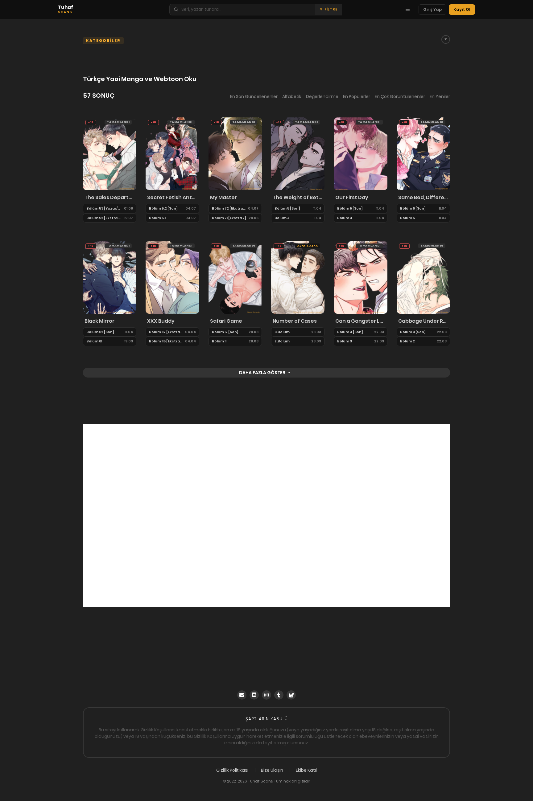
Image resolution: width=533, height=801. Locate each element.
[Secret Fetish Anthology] (172, 153)
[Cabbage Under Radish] (423, 277)
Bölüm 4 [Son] (350, 331)
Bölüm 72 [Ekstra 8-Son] (229, 208)
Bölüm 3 (344, 341)
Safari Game (226, 321)
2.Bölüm (282, 341)
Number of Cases (295, 321)
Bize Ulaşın (272, 770)
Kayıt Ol (461, 9)
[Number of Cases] (297, 277)
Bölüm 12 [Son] (225, 331)
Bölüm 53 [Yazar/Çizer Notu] (104, 208)
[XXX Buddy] (172, 277)
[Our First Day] (360, 153)
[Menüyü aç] (407, 9)
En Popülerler (356, 96)
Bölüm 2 (407, 341)
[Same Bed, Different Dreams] (423, 153)
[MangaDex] (291, 695)
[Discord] (254, 695)
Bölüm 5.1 (157, 217)
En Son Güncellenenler (254, 96)
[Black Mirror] (109, 277)
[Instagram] (266, 695)
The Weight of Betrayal (298, 197)
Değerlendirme (322, 96)
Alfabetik (291, 96)
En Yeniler (440, 96)
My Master (223, 197)
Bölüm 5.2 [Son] (163, 208)
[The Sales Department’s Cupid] (109, 153)
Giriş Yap (432, 9)
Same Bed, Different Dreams (423, 197)
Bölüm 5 (407, 217)
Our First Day (351, 197)
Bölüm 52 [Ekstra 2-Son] (104, 217)
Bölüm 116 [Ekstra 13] (165, 341)
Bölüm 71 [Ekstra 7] (229, 217)
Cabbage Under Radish (423, 321)
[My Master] (235, 153)
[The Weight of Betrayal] (297, 153)
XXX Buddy (161, 321)
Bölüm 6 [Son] (413, 208)
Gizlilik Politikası (232, 770)
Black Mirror (99, 321)
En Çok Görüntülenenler (400, 96)
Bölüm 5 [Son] (287, 208)
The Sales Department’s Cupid (110, 197)
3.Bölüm (282, 331)
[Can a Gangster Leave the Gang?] (360, 277)
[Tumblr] (278, 695)
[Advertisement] (266, 515)
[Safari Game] (235, 277)
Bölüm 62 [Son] (100, 331)
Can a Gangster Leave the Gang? (360, 321)
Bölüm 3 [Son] (413, 331)
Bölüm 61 (94, 341)
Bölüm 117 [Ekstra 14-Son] (165, 331)
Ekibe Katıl (306, 770)
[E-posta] (241, 695)
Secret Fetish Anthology (172, 197)
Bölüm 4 (282, 217)
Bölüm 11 (219, 341)
